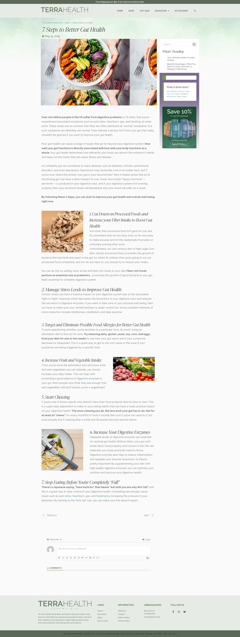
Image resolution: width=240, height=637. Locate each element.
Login (147, 539)
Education (102, 614)
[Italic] (63, 557)
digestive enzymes (72, 303)
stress (184, 97)
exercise (181, 91)
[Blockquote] (82, 557)
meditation (184, 94)
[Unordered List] (79, 557)
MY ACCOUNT (181, 11)
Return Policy (124, 617)
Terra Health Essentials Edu (52, 23)
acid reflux (99, 121)
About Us (122, 611)
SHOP (131, 11)
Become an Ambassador (149, 612)
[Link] (90, 557)
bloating (136, 121)
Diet (168, 91)
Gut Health (175, 94)
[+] (97, 557)
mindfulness (171, 97)
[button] (195, 10)
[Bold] (59, 557)
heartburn (113, 121)
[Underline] (67, 557)
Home (100, 611)
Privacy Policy (124, 621)
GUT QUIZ (144, 11)
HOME (120, 11)
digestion (174, 91)
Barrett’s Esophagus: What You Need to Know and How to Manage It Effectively (181, 66)
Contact (121, 614)
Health (67, 23)
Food (168, 94)
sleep (179, 97)
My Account (103, 621)
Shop (100, 617)
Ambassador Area (152, 617)
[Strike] (71, 557)
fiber (187, 91)
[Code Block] (86, 557)
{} (94, 557)
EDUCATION (161, 11)
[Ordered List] (75, 557)
